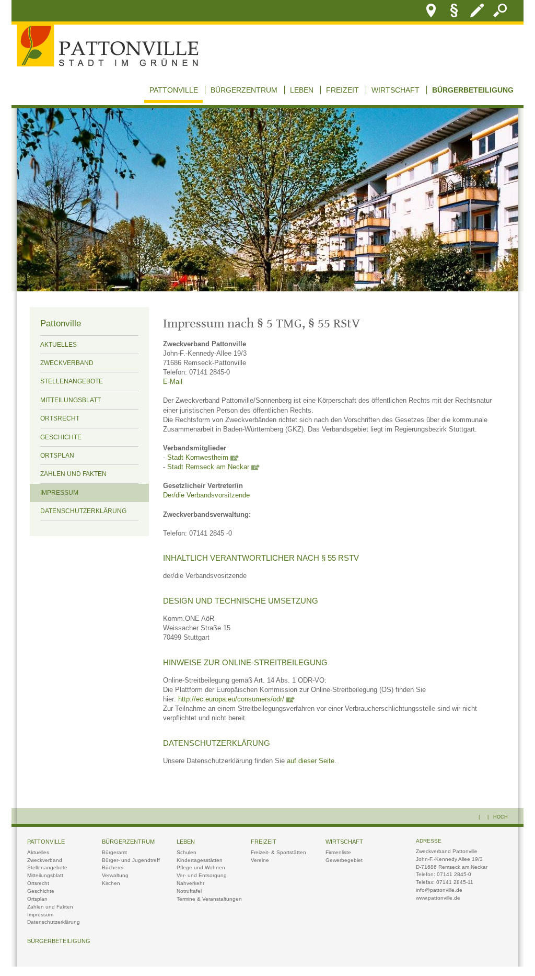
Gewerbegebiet (344, 860)
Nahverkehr (190, 883)
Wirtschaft (395, 90)
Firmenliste (338, 852)
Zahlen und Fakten (73, 474)
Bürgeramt (114, 852)
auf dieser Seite (310, 761)
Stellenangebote (71, 381)
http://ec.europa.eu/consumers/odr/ (231, 699)
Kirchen (111, 883)
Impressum (59, 492)
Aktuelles (58, 344)
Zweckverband (67, 363)
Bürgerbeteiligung (473, 90)
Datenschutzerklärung (83, 511)
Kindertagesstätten (200, 860)
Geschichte (61, 437)
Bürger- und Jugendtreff (131, 860)
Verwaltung (115, 875)
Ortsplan (57, 455)
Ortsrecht (59, 418)
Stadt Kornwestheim (197, 457)
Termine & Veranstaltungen (209, 899)
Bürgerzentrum (244, 90)
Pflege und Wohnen (201, 867)
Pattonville (173, 90)
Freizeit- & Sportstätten (278, 852)
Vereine (260, 860)
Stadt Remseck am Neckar (208, 467)
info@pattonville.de (439, 890)
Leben (301, 90)
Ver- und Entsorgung (202, 875)
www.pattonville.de (438, 898)
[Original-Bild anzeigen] (267, 289)
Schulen (186, 852)
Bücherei (112, 867)
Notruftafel (189, 891)
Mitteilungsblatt (70, 400)
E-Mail (172, 381)
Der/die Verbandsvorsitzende (206, 495)
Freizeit (342, 90)
